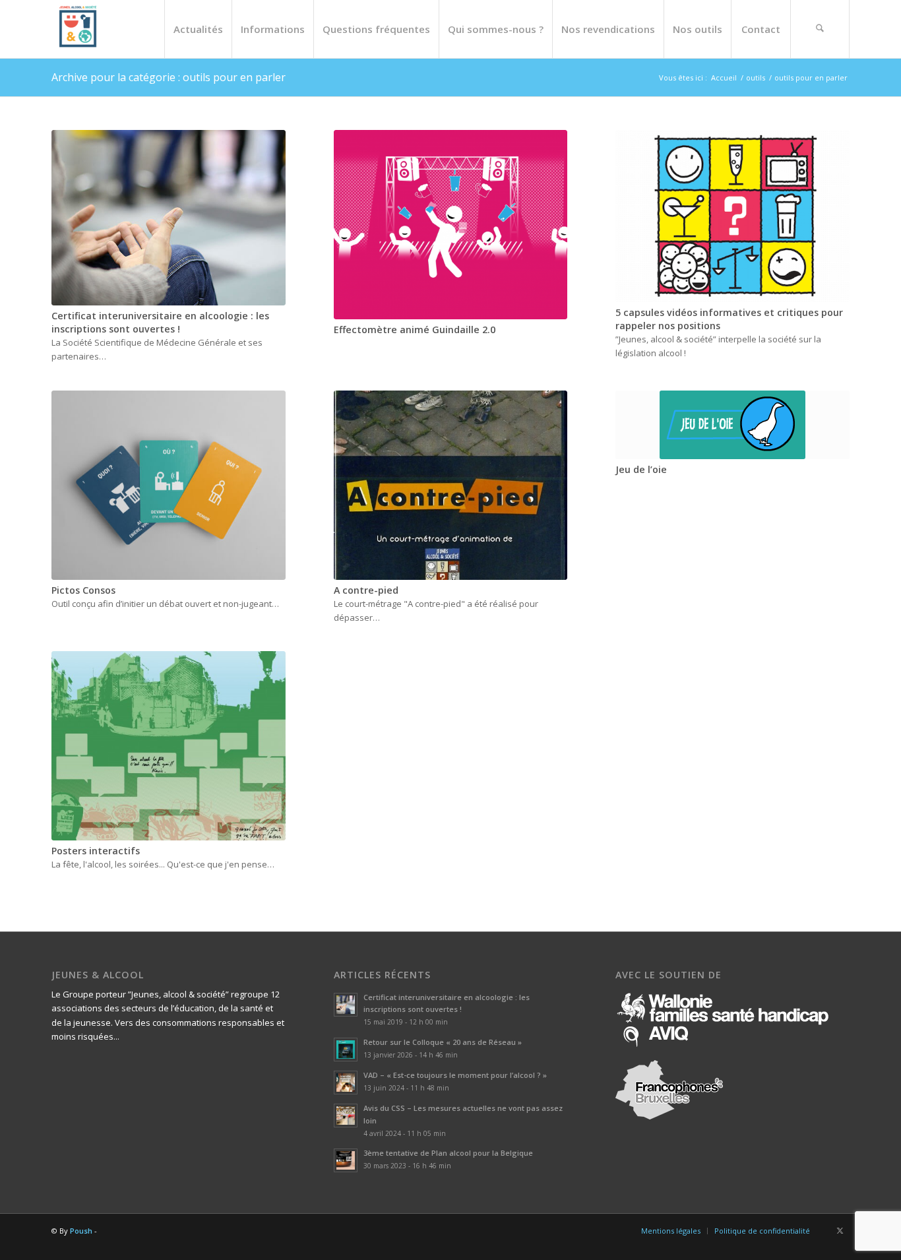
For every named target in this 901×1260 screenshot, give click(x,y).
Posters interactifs (95, 850)
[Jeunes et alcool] (77, 29)
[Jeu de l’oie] (732, 425)
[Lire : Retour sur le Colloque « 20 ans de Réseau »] (345, 1049)
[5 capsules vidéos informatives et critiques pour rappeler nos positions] (732, 216)
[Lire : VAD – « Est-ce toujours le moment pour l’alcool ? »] (345, 1082)
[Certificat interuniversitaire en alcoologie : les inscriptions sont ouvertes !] (168, 217)
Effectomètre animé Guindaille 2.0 (414, 329)
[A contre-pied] (451, 485)
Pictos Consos (83, 590)
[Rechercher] (820, 29)
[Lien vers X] (840, 1230)
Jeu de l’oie (641, 469)
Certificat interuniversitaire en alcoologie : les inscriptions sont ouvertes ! (160, 322)
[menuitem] (198, 29)
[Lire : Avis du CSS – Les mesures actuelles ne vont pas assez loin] (345, 1115)
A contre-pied (366, 590)
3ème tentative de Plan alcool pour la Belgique (448, 1153)
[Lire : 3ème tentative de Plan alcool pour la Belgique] (345, 1160)
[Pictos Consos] (168, 485)
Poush (81, 1231)
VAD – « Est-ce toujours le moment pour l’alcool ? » (455, 1075)
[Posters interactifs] (168, 745)
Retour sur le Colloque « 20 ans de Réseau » (442, 1042)
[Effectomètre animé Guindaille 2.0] (451, 224)
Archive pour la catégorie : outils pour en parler (168, 77)
